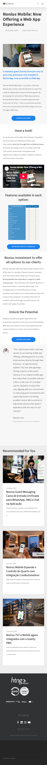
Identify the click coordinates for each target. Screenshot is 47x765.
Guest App (26, 30)
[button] (42, 3)
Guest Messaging (15, 459)
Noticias (34, 30)
